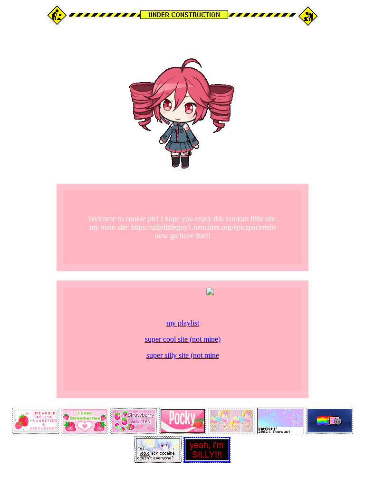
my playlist (182, 323)
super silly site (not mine (182, 355)
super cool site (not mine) (183, 339)
